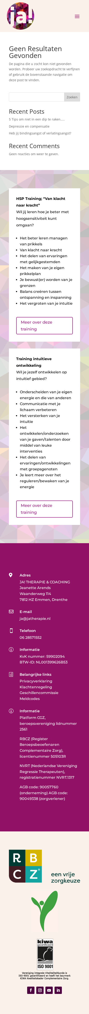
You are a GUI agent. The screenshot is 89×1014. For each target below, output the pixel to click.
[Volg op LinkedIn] (58, 990)
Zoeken (72, 97)
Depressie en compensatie (29, 126)
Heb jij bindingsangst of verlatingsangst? (40, 133)
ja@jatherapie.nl (35, 618)
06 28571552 (31, 637)
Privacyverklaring (36, 681)
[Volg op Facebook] (30, 990)
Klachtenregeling (36, 687)
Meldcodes (30, 699)
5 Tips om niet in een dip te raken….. (37, 119)
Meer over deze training (36, 326)
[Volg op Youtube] (49, 990)
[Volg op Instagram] (40, 990)
